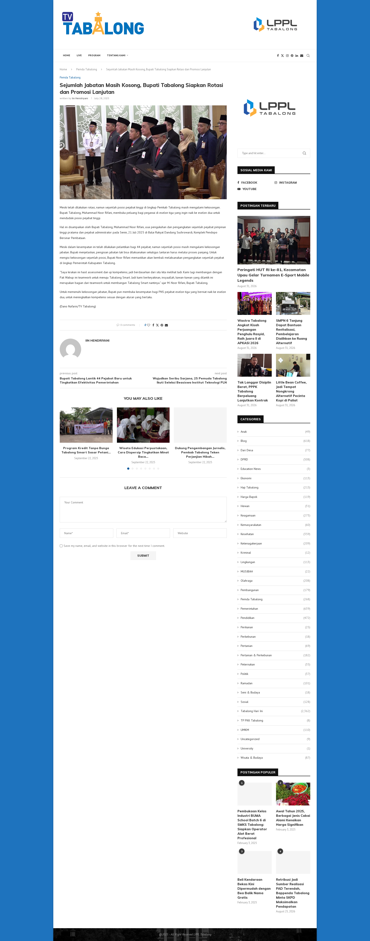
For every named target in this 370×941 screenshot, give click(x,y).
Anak (275, 432)
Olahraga (275, 581)
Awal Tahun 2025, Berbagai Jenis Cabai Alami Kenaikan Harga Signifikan (293, 818)
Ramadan (275, 683)
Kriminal (275, 553)
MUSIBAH (275, 571)
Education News (275, 469)
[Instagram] (287, 55)
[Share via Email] (166, 325)
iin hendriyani (80, 98)
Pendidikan (275, 618)
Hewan (275, 506)
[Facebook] (278, 55)
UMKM (275, 730)
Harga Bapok (275, 497)
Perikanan (275, 627)
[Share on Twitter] (157, 325)
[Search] (308, 55)
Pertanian (275, 646)
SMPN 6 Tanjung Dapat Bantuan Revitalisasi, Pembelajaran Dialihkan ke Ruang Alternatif (291, 332)
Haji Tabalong (275, 487)
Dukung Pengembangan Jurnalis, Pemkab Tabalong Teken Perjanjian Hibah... (200, 452)
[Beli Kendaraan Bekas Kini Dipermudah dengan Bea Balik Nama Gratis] (254, 862)
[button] (65, 438)
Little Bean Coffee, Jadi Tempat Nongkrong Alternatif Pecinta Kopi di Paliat (291, 391)
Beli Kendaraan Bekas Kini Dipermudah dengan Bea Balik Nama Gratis (254, 889)
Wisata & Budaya (275, 758)
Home (66, 55)
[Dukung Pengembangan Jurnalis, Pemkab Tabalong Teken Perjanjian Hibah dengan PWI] (200, 424)
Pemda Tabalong (86, 69)
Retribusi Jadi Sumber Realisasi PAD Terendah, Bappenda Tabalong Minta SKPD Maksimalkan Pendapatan (292, 893)
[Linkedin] (296, 55)
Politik (275, 674)
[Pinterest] (292, 55)
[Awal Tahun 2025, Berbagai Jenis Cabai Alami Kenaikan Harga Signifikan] (293, 794)
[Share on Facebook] (153, 325)
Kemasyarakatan (275, 525)
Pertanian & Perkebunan (275, 655)
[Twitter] (282, 55)
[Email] (301, 55)
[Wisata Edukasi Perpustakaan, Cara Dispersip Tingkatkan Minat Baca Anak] (143, 424)
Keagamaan (275, 515)
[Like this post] (148, 325)
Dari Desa (275, 450)
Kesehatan (275, 534)
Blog (275, 441)
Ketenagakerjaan (275, 543)
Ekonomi (275, 478)
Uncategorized (275, 739)
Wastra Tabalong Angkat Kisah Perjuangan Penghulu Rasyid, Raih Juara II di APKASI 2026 (251, 332)
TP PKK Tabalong (275, 720)
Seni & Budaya (275, 692)
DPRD (275, 459)
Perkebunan (275, 637)
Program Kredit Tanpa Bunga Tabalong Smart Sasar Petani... (86, 450)
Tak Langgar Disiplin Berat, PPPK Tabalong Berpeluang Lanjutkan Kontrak (254, 391)
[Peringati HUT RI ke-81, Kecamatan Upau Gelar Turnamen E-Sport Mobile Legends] (273, 240)
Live (79, 55)
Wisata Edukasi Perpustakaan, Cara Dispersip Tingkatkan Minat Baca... (143, 452)
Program (94, 55)
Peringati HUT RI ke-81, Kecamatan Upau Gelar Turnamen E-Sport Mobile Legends (273, 275)
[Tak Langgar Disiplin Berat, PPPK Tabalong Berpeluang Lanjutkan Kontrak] (254, 365)
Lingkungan (275, 562)
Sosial (275, 702)
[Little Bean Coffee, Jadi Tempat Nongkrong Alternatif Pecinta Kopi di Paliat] (293, 365)
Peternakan (275, 664)
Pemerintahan (275, 609)
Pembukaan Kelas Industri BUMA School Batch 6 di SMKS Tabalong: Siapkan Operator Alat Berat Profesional (252, 824)
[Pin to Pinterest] (162, 325)
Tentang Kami (116, 55)
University (275, 748)
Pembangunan (275, 590)
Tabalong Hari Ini (275, 711)
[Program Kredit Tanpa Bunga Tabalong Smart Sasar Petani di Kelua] (86, 424)
